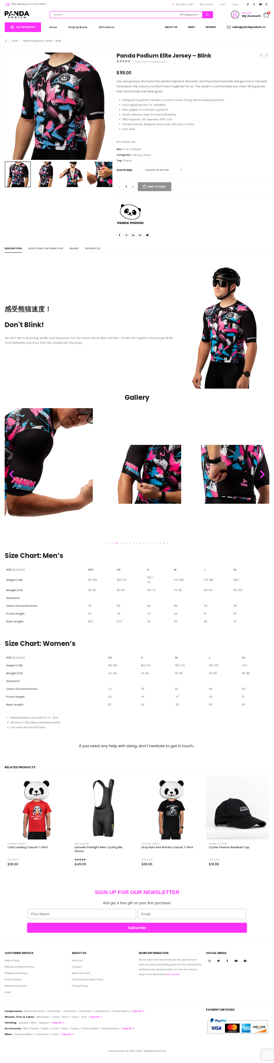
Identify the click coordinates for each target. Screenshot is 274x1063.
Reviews (211, 27)
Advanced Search (16, 986)
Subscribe (137, 928)
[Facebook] (248, 4)
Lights (45, 1028)
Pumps (75, 1028)
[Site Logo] (17, 14)
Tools (55, 1028)
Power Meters (120, 1011)
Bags (65, 1028)
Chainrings (53, 1011)
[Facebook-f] (227, 960)
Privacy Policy (80, 986)
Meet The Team (81, 973)
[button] (5, 106)
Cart (222, 4)
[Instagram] (266, 4)
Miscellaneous (110, 1028)
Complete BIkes (23, 1034)
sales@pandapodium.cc (249, 27)
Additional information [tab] (45, 248)
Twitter (126, 235)
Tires (84, 1017)
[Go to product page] (36, 807)
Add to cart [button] (263, 782)
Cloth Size (124, 170)
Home (53, 27)
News (191, 27)
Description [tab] (13, 248)
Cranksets (70, 1011)
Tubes (56, 1017)
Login (8, 992)
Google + (140, 235)
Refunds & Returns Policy (19, 967)
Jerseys (146, 154)
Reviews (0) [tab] (92, 248)
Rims (66, 1017)
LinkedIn (133, 235)
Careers (77, 967)
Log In (235, 4)
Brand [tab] (74, 248)
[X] (254, 4)
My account (206, 4)
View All (137, 1011)
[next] (266, 55)
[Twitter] (218, 960)
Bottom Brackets (34, 1011)
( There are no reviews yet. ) (150, 62)
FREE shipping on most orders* (28, 4)
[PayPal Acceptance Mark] (237, 1026)
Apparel (213, 843)
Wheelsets (42, 1017)
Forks (55, 1034)
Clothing (136, 154)
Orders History (13, 979)
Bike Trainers (31, 1028)
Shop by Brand (77, 27)
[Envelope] (245, 960)
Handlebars (102, 1011)
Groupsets (85, 1011)
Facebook (119, 235)
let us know (173, 974)
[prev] (261, 55)
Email (147, 235)
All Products (106, 27)
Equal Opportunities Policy (87, 979)
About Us (171, 27)
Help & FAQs (12, 960)
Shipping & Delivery (16, 973)
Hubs (75, 1017)
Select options (62, 782)
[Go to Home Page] (6, 41)
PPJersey (127, 160)
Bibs (77, 843)
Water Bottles (90, 1028)
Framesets (42, 1034)
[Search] (207, 15)
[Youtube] (260, 4)
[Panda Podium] (130, 215)
